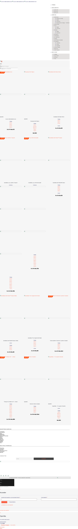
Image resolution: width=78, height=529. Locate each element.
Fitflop (1, 436)
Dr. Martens (2, 432)
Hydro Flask (2, 435)
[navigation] (39, 519)
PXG (1, 442)
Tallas (10, 121)
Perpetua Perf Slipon (34, 121)
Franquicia (2, 451)
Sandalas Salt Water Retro (59, 116)
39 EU (35, 129)
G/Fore (1, 441)
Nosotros (2, 448)
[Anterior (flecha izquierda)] (0, 528)
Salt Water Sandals (4, 435)
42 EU (35, 266)
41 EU (11, 288)
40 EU (35, 130)
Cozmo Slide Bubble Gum (10, 119)
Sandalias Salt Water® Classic (59, 182)
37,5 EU (34, 126)
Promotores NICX (3, 450)
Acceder (4, 502)
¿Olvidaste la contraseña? (7, 505)
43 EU (10, 417)
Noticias (1, 449)
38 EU (10, 127)
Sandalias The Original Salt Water (35, 337)
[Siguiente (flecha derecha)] (1, 528)
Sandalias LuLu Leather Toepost (10, 182)
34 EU (10, 278)
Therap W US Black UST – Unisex (11, 401)
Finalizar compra (5, 525)
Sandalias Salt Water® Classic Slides (10, 340)
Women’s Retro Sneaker (35, 403)
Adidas (1, 441)
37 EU (10, 125)
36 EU (10, 124)
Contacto (2, 449)
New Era (1, 439)
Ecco (1, 433)
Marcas (1, 452)
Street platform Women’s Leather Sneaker (59, 340)
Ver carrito (12, 525)
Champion (2, 431)
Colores (10, 185)
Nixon (1, 437)
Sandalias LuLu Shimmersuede (34, 182)
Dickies (1, 438)
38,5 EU (34, 128)
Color (59, 126)
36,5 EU (58, 413)
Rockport (2, 440)
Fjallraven (2, 434)
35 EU (10, 122)
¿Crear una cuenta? (4, 510)
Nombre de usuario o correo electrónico (13, 497)
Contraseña (46, 497)
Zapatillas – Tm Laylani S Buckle (58, 406)
